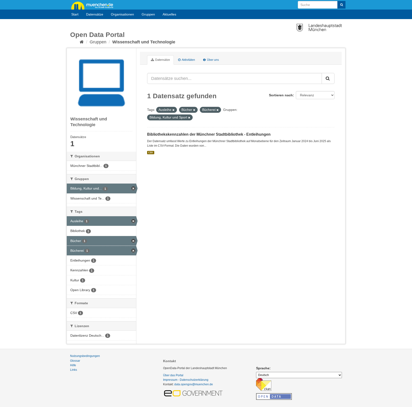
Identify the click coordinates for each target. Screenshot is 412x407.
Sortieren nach (281, 95)
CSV (150, 152)
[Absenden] (341, 5)
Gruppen (148, 14)
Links (73, 369)
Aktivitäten (188, 60)
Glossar (75, 360)
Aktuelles (169, 14)
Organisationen (122, 14)
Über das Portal (173, 375)
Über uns (212, 60)
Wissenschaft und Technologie (143, 42)
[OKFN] (274, 395)
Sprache (262, 368)
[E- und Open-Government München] (194, 393)
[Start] (82, 42)
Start (74, 14)
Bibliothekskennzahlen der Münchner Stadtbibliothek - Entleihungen (209, 134)
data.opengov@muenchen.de (193, 384)
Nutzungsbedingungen (85, 356)
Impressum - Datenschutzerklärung (185, 379)
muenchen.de (94, 5)
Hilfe (73, 365)
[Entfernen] (173, 109)
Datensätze (94, 14)
